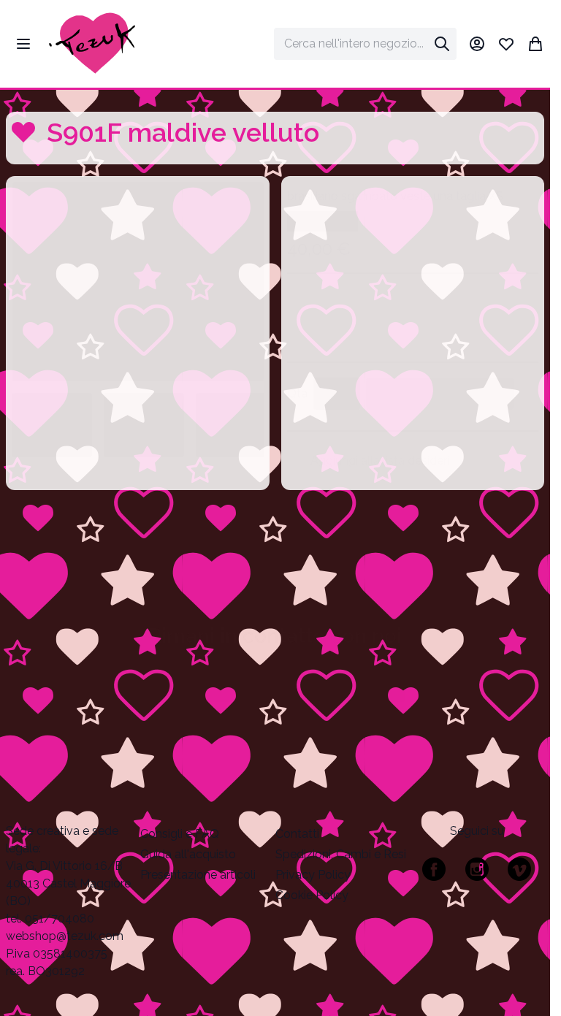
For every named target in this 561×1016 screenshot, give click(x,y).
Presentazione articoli (198, 875)
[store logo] (92, 44)
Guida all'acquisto (188, 854)
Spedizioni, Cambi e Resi (340, 854)
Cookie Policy (311, 895)
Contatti (297, 834)
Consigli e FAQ (179, 834)
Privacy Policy (313, 875)
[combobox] (365, 44)
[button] (138, 281)
